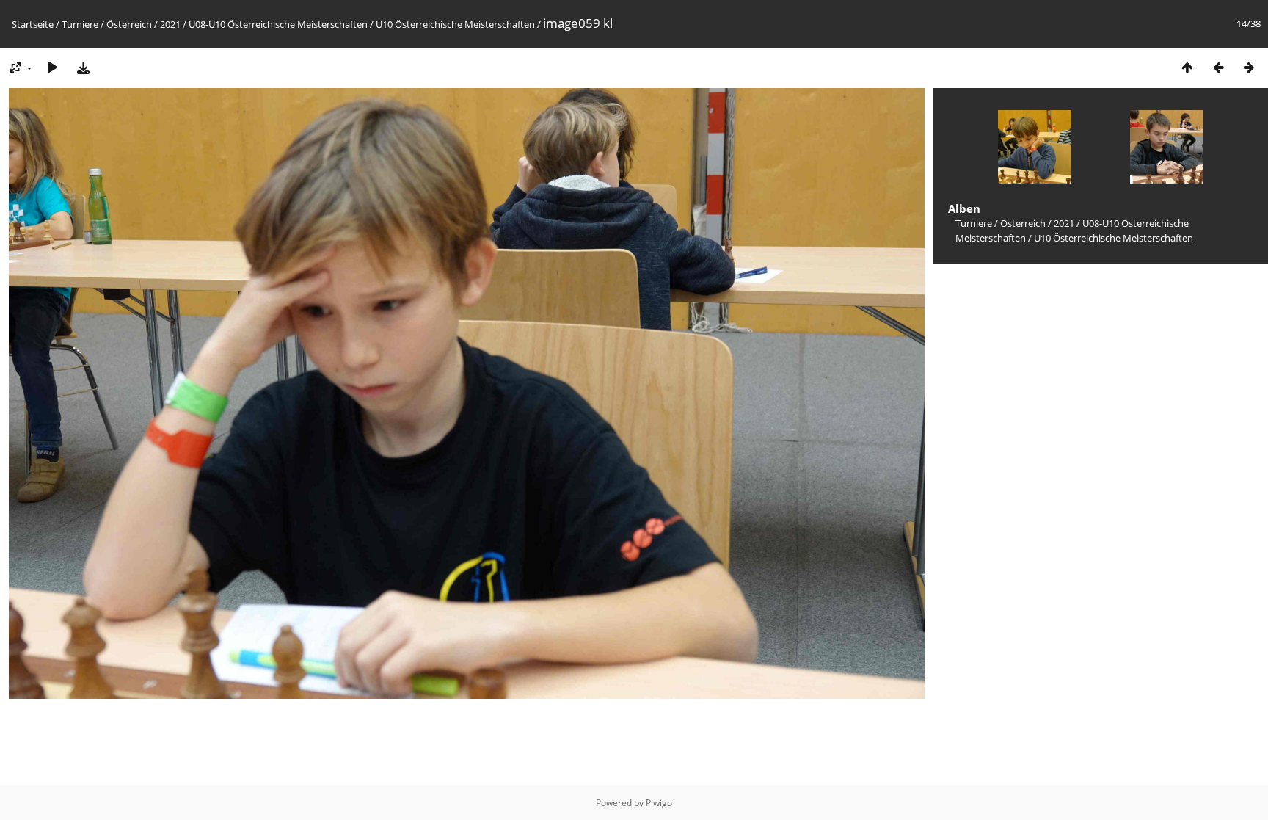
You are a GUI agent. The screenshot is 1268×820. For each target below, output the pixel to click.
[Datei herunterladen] (83, 67)
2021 (170, 24)
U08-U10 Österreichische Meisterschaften (278, 24)
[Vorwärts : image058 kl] (1249, 67)
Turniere (80, 24)
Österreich (129, 24)
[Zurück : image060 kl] (1218, 67)
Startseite (33, 24)
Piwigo (659, 803)
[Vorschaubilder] (1187, 67)
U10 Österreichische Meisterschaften (455, 24)
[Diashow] (52, 67)
